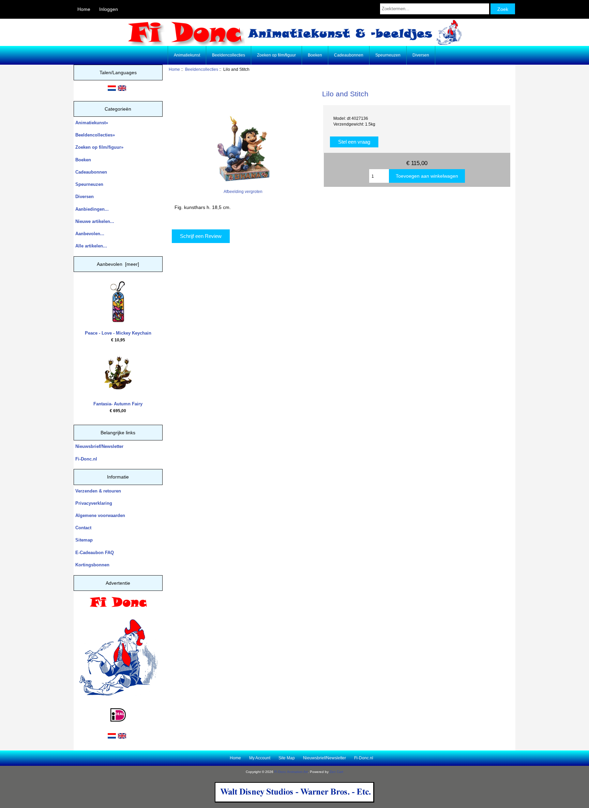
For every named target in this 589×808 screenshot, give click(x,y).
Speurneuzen (388, 55)
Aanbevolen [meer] (118, 264)
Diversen (420, 55)
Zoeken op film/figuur (276, 55)
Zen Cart (336, 772)
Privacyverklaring (93, 503)
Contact (83, 527)
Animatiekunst (187, 55)
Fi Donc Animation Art (291, 772)
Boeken (315, 55)
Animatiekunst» (91, 122)
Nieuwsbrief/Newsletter (99, 446)
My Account (259, 758)
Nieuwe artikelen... (94, 221)
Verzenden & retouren (98, 491)
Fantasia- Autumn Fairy (117, 403)
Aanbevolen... (89, 233)
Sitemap (84, 540)
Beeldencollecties (201, 69)
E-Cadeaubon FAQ (94, 552)
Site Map (286, 758)
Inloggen (108, 9)
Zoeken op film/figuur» (99, 147)
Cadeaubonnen (348, 55)
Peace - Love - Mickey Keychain (118, 333)
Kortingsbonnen (92, 564)
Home (83, 9)
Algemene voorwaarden (100, 515)
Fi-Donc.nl (86, 459)
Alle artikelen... (91, 245)
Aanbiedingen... (92, 209)
